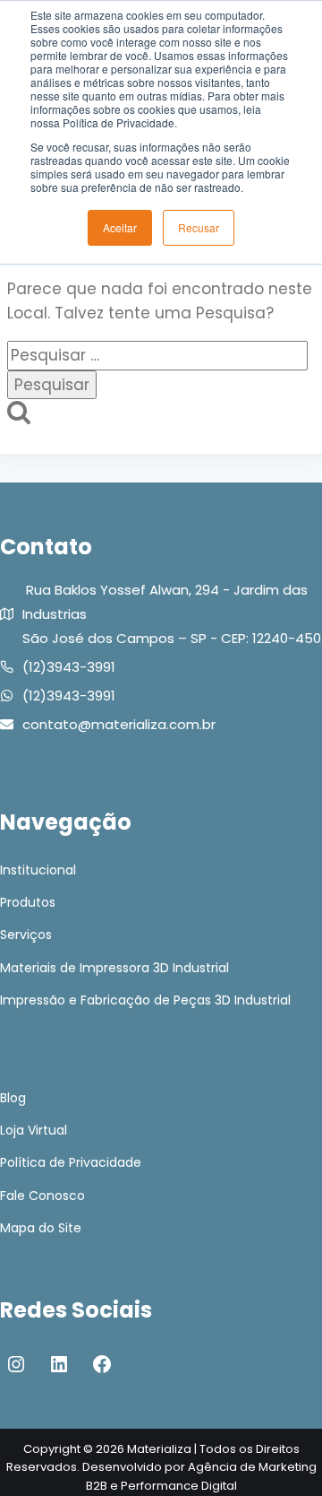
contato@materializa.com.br (119, 724)
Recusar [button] (198, 227)
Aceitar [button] (120, 227)
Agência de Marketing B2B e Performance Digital (201, 1476)
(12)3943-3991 (68, 666)
